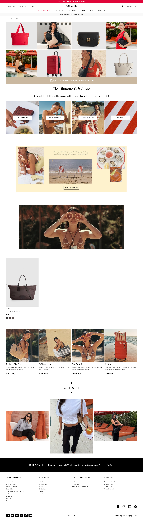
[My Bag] (136, 6)
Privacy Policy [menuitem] (108, 486)
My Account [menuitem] (75, 484)
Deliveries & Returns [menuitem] (12, 482)
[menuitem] (11, 6)
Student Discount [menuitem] (11, 489)
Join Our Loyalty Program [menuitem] (79, 482)
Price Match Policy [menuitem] (109, 489)
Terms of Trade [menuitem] (108, 484)
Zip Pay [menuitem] (8, 498)
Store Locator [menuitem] (43, 484)
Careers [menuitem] (41, 491)
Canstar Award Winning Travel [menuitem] (15, 491)
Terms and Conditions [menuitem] (110, 482)
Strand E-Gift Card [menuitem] (11, 486)
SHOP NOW (10, 374)
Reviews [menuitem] (41, 494)
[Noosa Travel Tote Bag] (22, 282)
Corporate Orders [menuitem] (11, 496)
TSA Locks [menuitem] (9, 501)
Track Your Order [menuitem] (11, 484)
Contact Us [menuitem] (42, 489)
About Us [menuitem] (41, 486)
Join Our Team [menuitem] (43, 482)
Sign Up (109, 465)
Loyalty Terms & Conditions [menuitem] (80, 486)
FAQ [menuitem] (7, 494)
